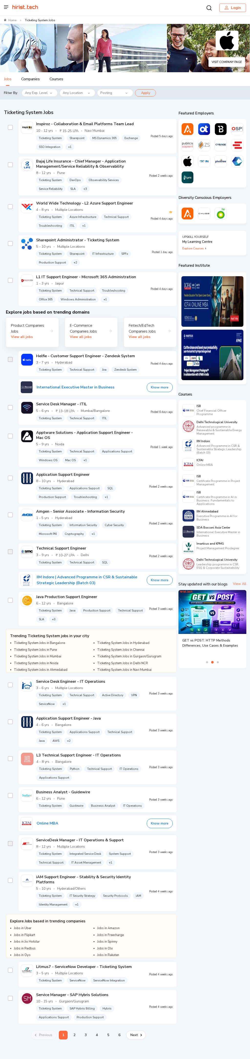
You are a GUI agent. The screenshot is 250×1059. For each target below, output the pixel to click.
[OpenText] (204, 129)
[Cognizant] (237, 161)
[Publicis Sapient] (187, 145)
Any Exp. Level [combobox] (36, 93)
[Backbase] (221, 129)
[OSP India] (237, 129)
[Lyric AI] (187, 177)
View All (239, 583)
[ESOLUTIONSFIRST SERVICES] (237, 145)
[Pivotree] (221, 161)
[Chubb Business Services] (204, 213)
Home (12, 20)
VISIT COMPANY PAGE (227, 62)
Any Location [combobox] (73, 93)
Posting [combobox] (106, 93)
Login (236, 7)
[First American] (204, 161)
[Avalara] (187, 129)
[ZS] (204, 145)
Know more (159, 387)
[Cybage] (221, 145)
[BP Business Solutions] (221, 213)
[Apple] (187, 161)
